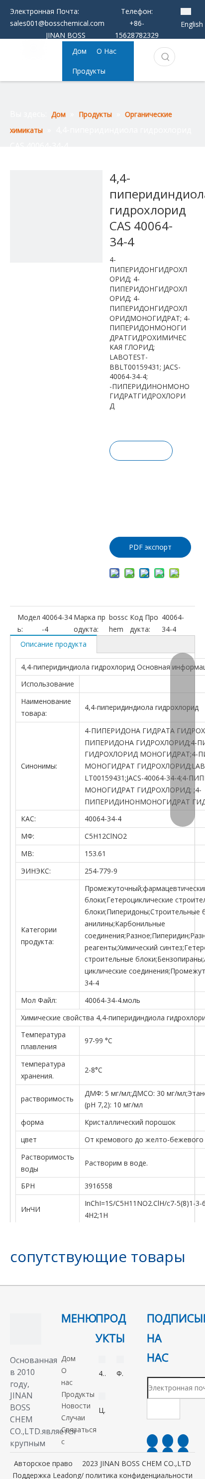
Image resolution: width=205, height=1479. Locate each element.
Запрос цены (141, 453)
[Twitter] (183, 1440)
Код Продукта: (144, 623)
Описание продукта (53, 644)
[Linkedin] (167, 1440)
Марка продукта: (89, 623)
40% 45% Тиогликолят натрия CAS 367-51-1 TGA (102, 1374)
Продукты (78, 1394)
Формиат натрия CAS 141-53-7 (120, 1374)
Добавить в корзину (140, 487)
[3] (25, 1329)
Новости (76, 1405)
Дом (68, 1358)
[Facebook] (152, 1440)
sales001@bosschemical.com (57, 23)
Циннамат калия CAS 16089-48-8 (102, 1410)
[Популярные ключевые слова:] (166, 57)
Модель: (28, 623)
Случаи (73, 1417)
